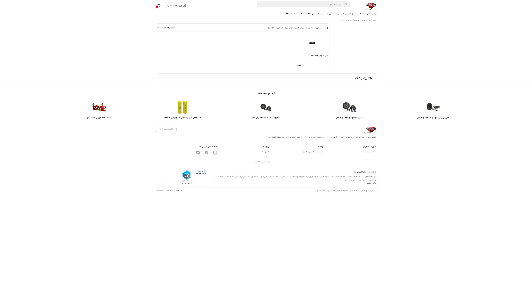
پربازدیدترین (299, 27)
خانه (374, 20)
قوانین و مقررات (370, 152)
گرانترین (271, 27)
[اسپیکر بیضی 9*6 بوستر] (312, 43)
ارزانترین (279, 27)
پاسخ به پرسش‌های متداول (313, 152)
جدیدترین (288, 27)
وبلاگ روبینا (265, 152)
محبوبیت (309, 27)
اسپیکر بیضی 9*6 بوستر (319, 55)
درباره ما (267, 157)
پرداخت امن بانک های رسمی (259, 162)
